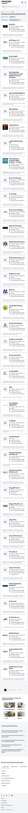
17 (20, 690)
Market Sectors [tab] (14, 766)
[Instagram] (9, 795)
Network (4, 3)
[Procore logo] (6, 1)
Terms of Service (4, 802)
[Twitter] (6, 795)
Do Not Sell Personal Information (7, 805)
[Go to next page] (23, 690)
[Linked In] (1, 795)
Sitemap (2, 807)
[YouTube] (12, 795)
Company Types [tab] (5, 766)
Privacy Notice (3, 800)
